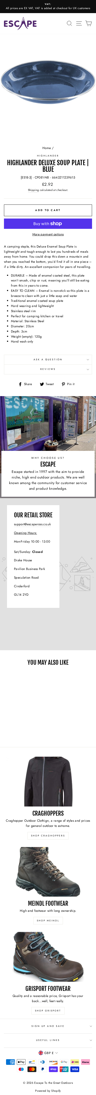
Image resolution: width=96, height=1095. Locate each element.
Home (46, 148)
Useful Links (48, 1040)
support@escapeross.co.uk (32, 524)
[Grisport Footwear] (48, 957)
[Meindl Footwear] (48, 872)
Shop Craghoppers (48, 835)
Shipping (33, 190)
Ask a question (48, 359)
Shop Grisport (48, 1010)
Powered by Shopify (48, 1091)
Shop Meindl (48, 920)
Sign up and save (48, 1026)
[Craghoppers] (48, 782)
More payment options (48, 234)
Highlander (48, 155)
